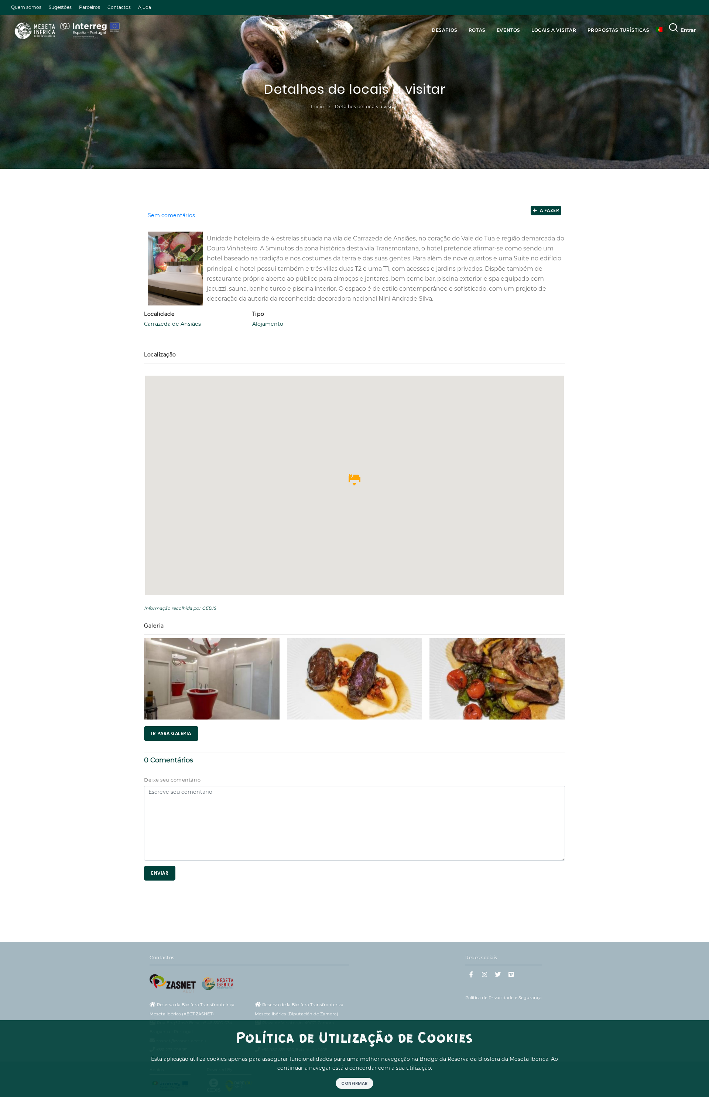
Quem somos (26, 7)
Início (317, 106)
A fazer (548, 210)
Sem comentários (171, 215)
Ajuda (144, 7)
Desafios (445, 30)
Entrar (688, 30)
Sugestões (60, 7)
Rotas (477, 30)
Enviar (159, 873)
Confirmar (354, 1083)
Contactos (119, 7)
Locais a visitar (553, 30)
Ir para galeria (171, 733)
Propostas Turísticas (619, 30)
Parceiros (89, 7)
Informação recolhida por (172, 608)
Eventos (508, 30)
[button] (354, 479)
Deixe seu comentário (172, 780)
